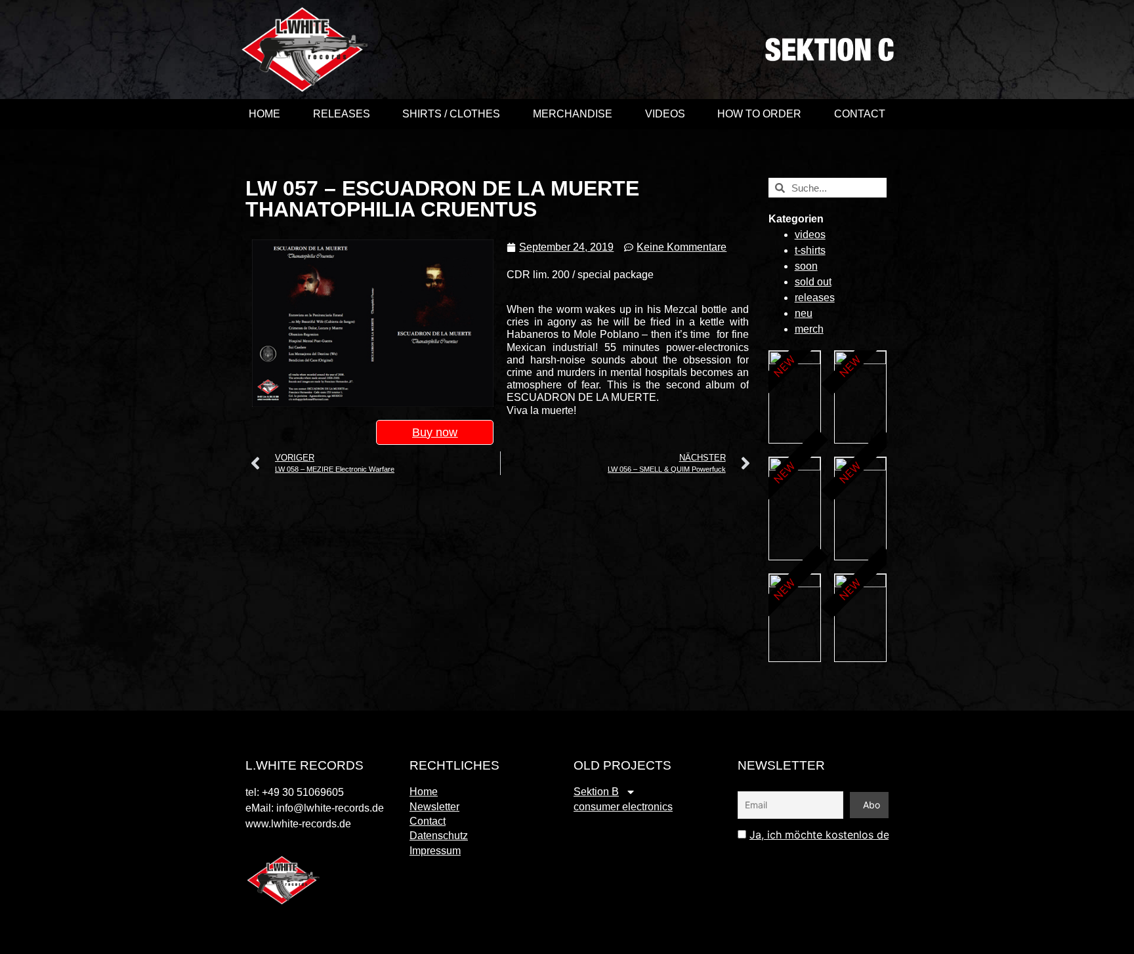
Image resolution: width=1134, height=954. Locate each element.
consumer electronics (623, 806)
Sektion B (596, 791)
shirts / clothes (451, 113)
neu (803, 313)
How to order (759, 113)
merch (809, 329)
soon (806, 266)
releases (815, 297)
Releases (341, 113)
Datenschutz (439, 835)
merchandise (572, 113)
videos (665, 113)
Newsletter (434, 806)
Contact (859, 113)
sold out (813, 281)
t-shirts (810, 250)
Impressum (435, 850)
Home (264, 113)
